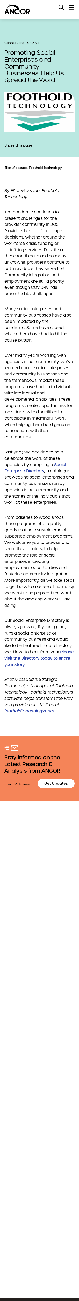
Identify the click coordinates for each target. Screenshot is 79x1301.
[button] (61, 7)
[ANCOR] (35, 9)
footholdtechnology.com (29, 710)
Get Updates (56, 783)
